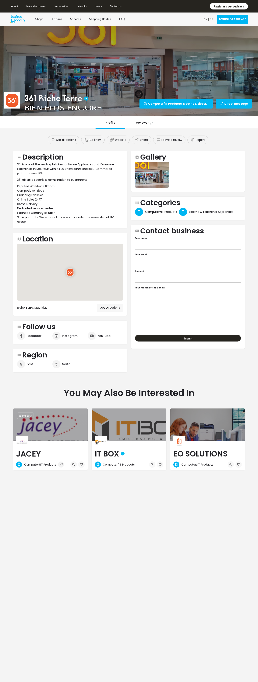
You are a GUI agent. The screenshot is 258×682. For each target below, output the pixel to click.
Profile (110, 123)
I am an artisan (61, 6)
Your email (141, 254)
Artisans (56, 19)
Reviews (143, 123)
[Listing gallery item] (152, 175)
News (99, 6)
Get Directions (110, 308)
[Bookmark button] (81, 464)
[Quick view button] (73, 464)
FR (211, 19)
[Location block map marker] (70, 272)
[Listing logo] (12, 100)
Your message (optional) (150, 287)
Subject (139, 271)
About (14, 6)
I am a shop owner (36, 6)
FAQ (122, 19)
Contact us (116, 6)
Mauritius (82, 6)
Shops (39, 19)
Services (75, 19)
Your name (141, 237)
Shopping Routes (100, 19)
